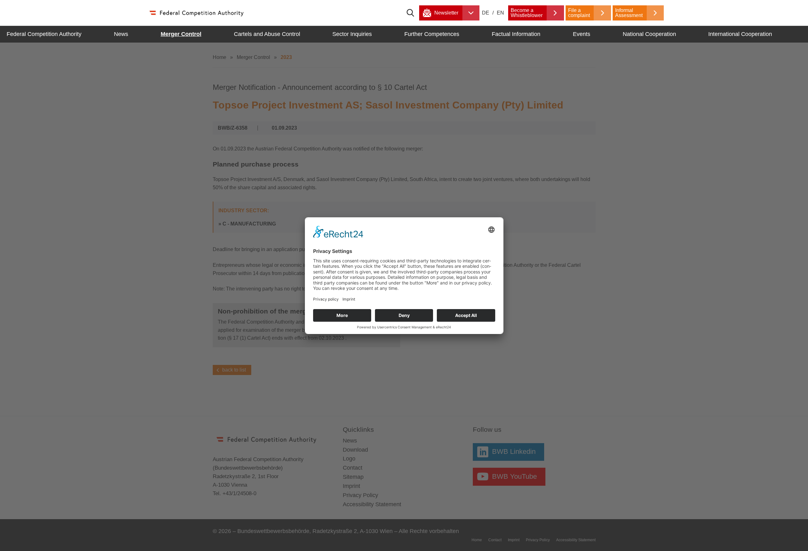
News (121, 34)
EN (500, 12)
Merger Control (181, 34)
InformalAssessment (629, 13)
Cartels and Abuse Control (267, 34)
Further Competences (431, 34)
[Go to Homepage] (196, 13)
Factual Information (516, 34)
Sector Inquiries (352, 34)
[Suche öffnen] (413, 13)
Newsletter (446, 12)
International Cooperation (740, 34)
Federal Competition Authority (44, 34)
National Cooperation (649, 34)
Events (581, 34)
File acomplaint (579, 13)
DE (486, 12)
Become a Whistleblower (527, 13)
